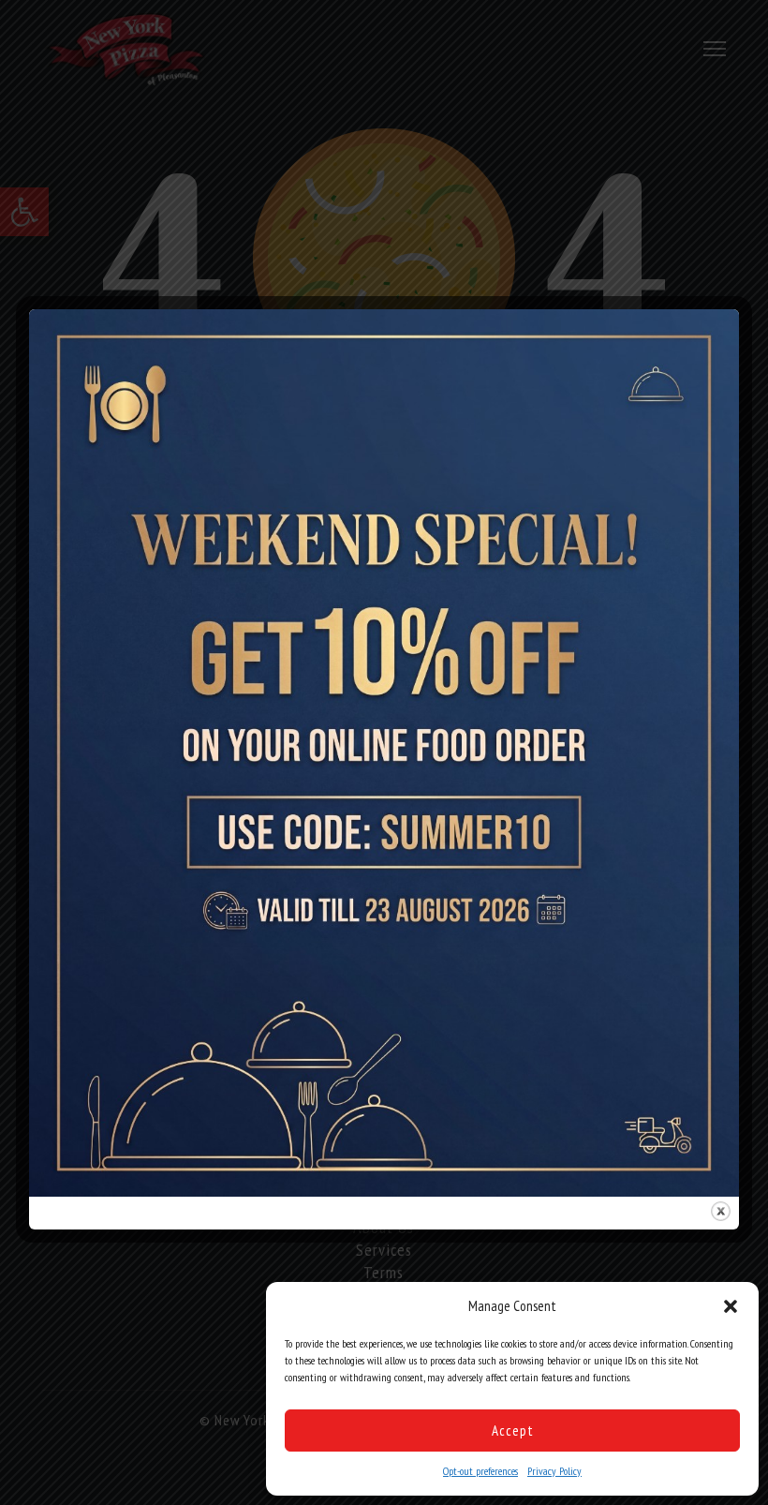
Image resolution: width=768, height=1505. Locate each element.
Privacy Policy (554, 1471)
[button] (730, 1306)
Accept (513, 1430)
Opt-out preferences (480, 1471)
